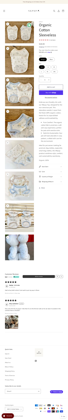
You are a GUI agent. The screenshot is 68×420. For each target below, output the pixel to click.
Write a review (39, 276)
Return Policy (9, 367)
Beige (43, 59)
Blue (51, 59)
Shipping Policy (10, 371)
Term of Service (10, 375)
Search (7, 354)
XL (47, 71)
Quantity (41, 76)
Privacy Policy (9, 380)
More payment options (51, 97)
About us (8, 362)
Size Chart (8, 358)
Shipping (41, 46)
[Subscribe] (38, 391)
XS (42, 67)
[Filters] (57, 276)
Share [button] (43, 188)
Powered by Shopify (18, 416)
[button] (4, 11)
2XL (54, 71)
